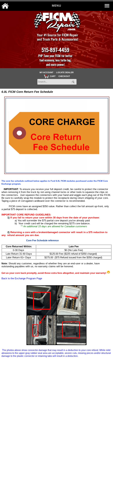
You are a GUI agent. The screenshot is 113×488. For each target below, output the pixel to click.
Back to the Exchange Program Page (21, 278)
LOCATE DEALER (65, 72)
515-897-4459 (55, 50)
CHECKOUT (64, 76)
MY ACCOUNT (46, 72)
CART (53, 76)
